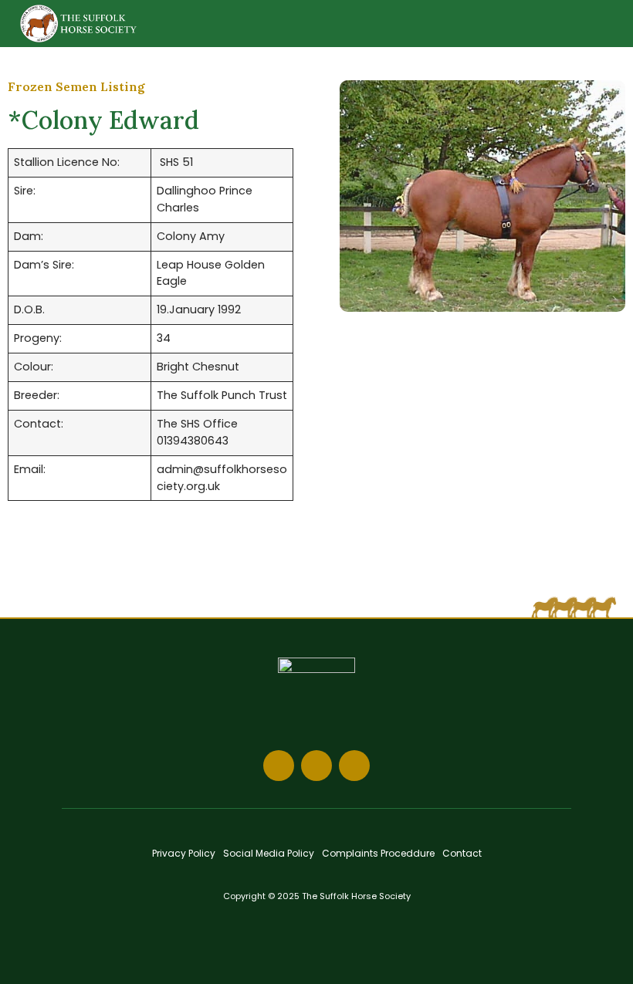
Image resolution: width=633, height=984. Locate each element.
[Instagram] (316, 765)
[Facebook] (278, 765)
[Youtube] (354, 765)
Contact (462, 853)
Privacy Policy (183, 853)
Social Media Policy (268, 853)
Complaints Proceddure (378, 853)
